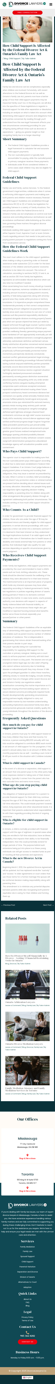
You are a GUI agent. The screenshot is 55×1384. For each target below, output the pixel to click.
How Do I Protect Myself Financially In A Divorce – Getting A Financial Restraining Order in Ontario (26, 958)
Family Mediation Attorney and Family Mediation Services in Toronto (25, 1089)
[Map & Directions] (27, 1155)
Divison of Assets (27, 1277)
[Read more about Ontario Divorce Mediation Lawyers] (27, 1026)
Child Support (14, 58)
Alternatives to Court (27, 1282)
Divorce (13, 964)
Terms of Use (27, 1320)
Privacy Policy (27, 1317)
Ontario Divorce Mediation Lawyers (24, 1043)
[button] (27, 13)
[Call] (27, 1332)
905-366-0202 (27, 1335)
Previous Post (8, 905)
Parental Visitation (27, 1267)
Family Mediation (27, 1247)
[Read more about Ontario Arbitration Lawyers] (27, 984)
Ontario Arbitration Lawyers (20, 1002)
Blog (6, 58)
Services (27, 1241)
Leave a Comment (13, 1005)
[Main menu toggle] (51, 4)
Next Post (48, 905)
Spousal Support (27, 1256)
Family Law (31, 1005)
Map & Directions (27, 1158)
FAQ (27, 1302)
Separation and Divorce (27, 1272)
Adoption (27, 1287)
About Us (27, 1299)
